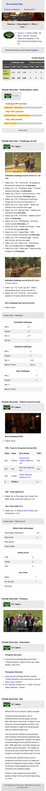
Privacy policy (24, 787)
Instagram (35, 50)
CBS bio (14, 711)
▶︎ (41, 621)
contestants (12, 9)
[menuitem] (12, 9)
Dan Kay (22, 467)
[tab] (11, 96)
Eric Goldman (10, 684)
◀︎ (6, 621)
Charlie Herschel (25, 474)
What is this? (23, 130)
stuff (29, 9)
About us (32, 785)
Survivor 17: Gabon (25, 33)
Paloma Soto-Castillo (24, 459)
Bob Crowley (29, 510)
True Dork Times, (19, 785)
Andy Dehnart (10, 659)
